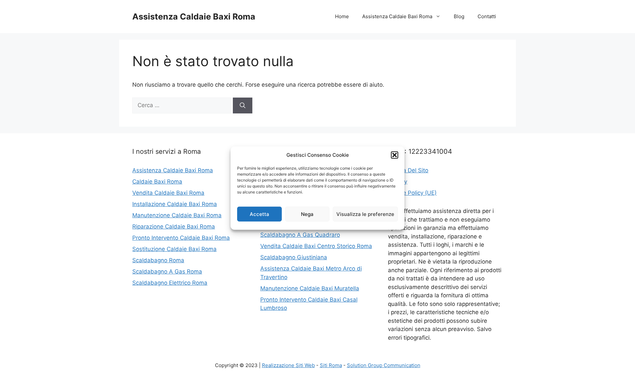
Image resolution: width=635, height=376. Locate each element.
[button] (394, 155)
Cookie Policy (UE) (412, 192)
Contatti (487, 16)
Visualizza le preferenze (365, 214)
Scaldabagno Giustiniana (293, 257)
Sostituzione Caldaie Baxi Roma (174, 249)
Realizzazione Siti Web (288, 365)
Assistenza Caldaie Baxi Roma (193, 16)
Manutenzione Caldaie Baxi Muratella (309, 288)
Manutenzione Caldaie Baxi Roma (177, 215)
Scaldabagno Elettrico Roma (169, 282)
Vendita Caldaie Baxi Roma (168, 192)
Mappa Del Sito (408, 170)
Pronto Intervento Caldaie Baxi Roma (181, 237)
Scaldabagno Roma (158, 260)
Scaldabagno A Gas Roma (167, 271)
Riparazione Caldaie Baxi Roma (173, 226)
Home (342, 16)
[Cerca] (242, 105)
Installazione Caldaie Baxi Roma (174, 204)
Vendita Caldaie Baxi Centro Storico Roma (316, 246)
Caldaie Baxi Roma (157, 181)
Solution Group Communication (383, 365)
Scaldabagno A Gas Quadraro (300, 234)
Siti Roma (331, 365)
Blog (459, 16)
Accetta (259, 214)
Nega (307, 214)
